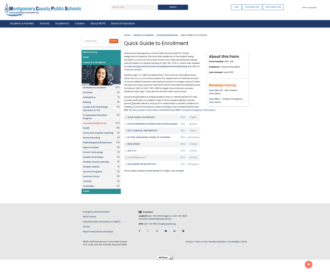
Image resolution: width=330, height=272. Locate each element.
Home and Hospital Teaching (98, 133)
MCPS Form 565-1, (189, 110)
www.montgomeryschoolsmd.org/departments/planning (157, 67)
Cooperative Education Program (95, 117)
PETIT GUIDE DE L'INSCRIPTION (142, 131)
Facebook (139, 231)
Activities (88, 93)
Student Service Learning (96, 162)
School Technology (93, 152)
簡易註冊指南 (133, 144)
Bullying (87, 102)
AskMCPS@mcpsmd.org (159, 219)
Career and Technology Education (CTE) (95, 108)
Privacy (189, 242)
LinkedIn (174, 231)
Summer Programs (92, 172)
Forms (127, 35)
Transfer (87, 181)
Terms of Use (201, 242)
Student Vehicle (91, 167)
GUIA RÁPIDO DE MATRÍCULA (141, 164)
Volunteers (88, 186)
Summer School (91, 177)
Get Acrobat (177, 171)
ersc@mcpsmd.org (167, 224)
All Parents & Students (94, 88)
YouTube (165, 231)
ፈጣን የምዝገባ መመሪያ (136, 158)
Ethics (244, 242)
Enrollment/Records (95, 123)
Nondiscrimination (217, 242)
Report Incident (91, 148)
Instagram (157, 231)
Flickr (183, 231)
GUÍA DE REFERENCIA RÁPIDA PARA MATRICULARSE (152, 124)
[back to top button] (308, 264)
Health (86, 128)
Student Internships (93, 157)
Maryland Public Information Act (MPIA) (101, 222)
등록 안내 (131, 151)
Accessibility (234, 242)
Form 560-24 (215, 90)
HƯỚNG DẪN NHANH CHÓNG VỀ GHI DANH (148, 137)
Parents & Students (144, 35)
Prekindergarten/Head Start (97, 143)
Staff (236, 7)
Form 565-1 (214, 99)
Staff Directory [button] (252, 7)
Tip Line (86, 227)
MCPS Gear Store (273, 7)
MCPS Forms (90, 52)
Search (173, 7)
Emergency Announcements (96, 212)
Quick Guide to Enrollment (140, 117)
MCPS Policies (89, 217)
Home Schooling (91, 138)
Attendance (89, 97)
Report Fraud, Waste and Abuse (98, 232)
